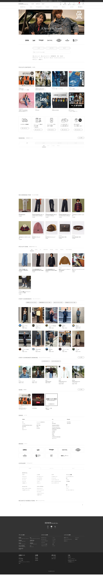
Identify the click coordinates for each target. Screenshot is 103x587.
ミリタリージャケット (40, 493)
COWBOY (53, 431)
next (82, 504)
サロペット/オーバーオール (26, 488)
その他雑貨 (68, 481)
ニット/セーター (39, 479)
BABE (53, 434)
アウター (58, 145)
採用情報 (36, 560)
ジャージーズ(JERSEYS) (41, 422)
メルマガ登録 (21, 560)
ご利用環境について (71, 561)
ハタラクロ (38, 423)
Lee (40, 249)
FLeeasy (53, 432)
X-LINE (53, 435)
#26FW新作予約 (53, 56)
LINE (51, 528)
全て (44, 145)
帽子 (67, 484)
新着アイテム (66, 537)
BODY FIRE (38, 425)
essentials (38, 428)
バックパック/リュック (55, 479)
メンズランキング (45, 361)
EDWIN (36, 249)
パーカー (38, 481)
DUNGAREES (54, 429)
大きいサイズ (24, 429)
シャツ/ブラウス (39, 478)
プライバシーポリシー (71, 558)
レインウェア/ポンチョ (69, 476)
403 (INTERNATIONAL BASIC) (27, 425)
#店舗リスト (41, 59)
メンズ (20, 538)
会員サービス (69, 4)
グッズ (54, 545)
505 (22, 428)
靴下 (67, 478)
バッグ (53, 474)
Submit (34, 52)
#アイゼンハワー (35, 57)
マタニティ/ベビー (44, 545)
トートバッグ (54, 478)
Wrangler (51, 249)
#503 (58, 56)
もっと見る (80, 137)
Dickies (56, 249)
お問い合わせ (54, 558)
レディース (23, 538)
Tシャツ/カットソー (40, 476)
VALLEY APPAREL (69, 249)
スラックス (24, 481)
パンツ (48, 145)
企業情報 (36, 558)
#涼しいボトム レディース (45, 56)
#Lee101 (61, 56)
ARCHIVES (54, 423)
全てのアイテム (24, 472)
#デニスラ (51, 57)
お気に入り (74, 4)
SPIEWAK (61, 249)
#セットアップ (46, 57)
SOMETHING (45, 249)
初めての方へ (65, 4)
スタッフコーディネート (68, 539)
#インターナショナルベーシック (59, 57)
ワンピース (43, 542)
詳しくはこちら (24, 128)
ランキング (77, 537)
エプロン (67, 479)
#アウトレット (35, 59)
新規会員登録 (21, 558)
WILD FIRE (24, 426)
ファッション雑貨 (69, 474)
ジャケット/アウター (40, 486)
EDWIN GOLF (21, 548)
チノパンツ (24, 479)
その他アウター (39, 494)
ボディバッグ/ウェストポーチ (56, 481)
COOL (38, 426)
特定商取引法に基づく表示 (72, 560)
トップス (53, 145)
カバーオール (39, 491)
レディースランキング (55, 361)
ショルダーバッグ (54, 476)
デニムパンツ (24, 476)
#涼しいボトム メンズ (36, 56)
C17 (30, 545)
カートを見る (78, 3)
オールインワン (24, 486)
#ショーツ (41, 57)
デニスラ (23, 423)
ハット (67, 488)
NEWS (76, 539)
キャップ (67, 486)
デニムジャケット (40, 488)
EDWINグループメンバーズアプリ (24, 561)
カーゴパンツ (24, 478)
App (47, 528)
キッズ (27, 538)
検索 (60, 4)
